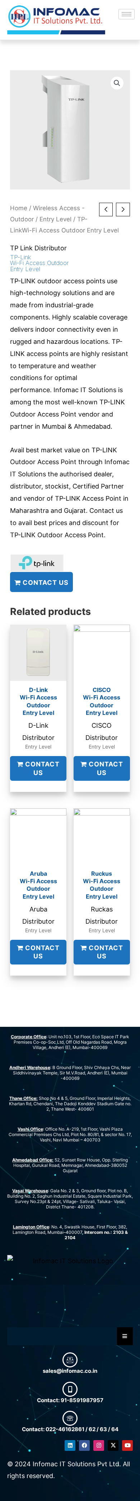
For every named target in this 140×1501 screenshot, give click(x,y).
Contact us (45, 582)
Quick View (38, 674)
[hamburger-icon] (126, 14)
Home (18, 208)
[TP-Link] (37, 563)
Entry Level (55, 219)
